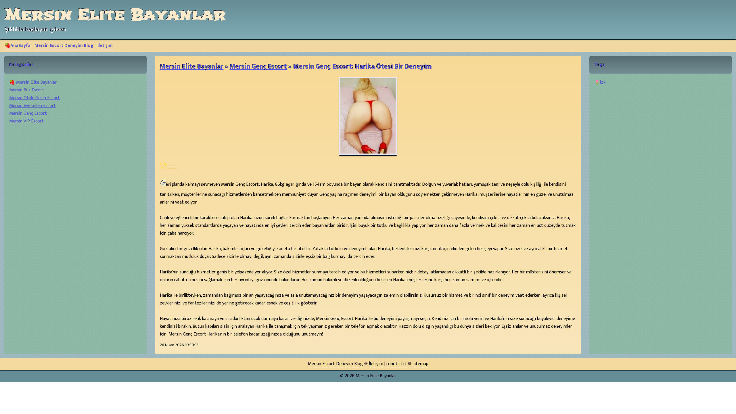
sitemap (420, 364)
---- (172, 166)
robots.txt (396, 364)
